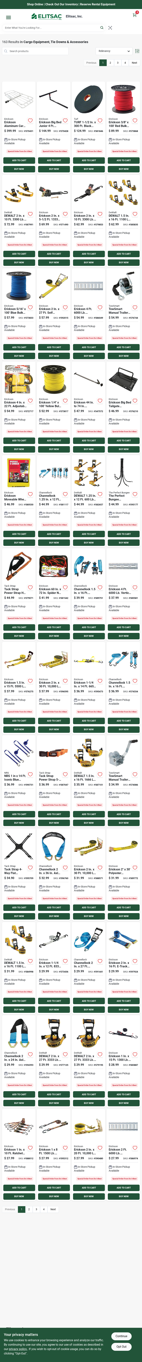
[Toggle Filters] (137, 51)
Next (134, 62)
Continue (121, 1336)
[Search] (102, 27)
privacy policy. (18, 1349)
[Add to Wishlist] (30, 120)
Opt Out (121, 1346)
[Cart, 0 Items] (134, 15)
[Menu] (8, 17)
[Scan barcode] (110, 28)
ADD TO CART (19, 160)
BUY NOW (19, 169)
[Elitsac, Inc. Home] (46, 17)
